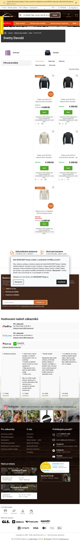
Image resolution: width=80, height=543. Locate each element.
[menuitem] (6, 23)
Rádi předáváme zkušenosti (26, 251)
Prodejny (30, 437)
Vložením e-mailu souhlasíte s (23, 306)
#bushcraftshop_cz (69, 407)
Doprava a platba (7, 434)
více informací (19, 473)
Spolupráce (33, 8)
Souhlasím (61, 282)
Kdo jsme (30, 434)
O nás (4, 8)
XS (59, 124)
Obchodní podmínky (8, 443)
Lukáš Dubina (33, 539)
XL (38, 124)
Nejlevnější (51, 61)
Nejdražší (61, 61)
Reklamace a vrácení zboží (10, 446)
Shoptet (48, 539)
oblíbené (68, 16)
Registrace (74, 8)
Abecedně (52, 65)
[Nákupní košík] (75, 15)
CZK (53, 7)
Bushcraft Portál (32, 446)
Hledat (55, 15)
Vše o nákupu (23, 8)
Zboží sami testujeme (54, 251)
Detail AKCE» (12, 3)
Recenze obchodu (33, 449)
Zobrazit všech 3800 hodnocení (23, 338)
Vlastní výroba (12, 8)
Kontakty (30, 452)
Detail (44, 112)
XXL (42, 124)
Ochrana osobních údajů (9, 449)
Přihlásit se (40, 302)
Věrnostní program (7, 437)
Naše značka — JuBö (34, 440)
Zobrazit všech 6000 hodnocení (23, 328)
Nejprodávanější (40, 65)
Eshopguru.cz (64, 539)
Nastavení (18, 282)
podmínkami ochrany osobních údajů (32, 306)
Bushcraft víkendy (33, 443)
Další (74, 23)
